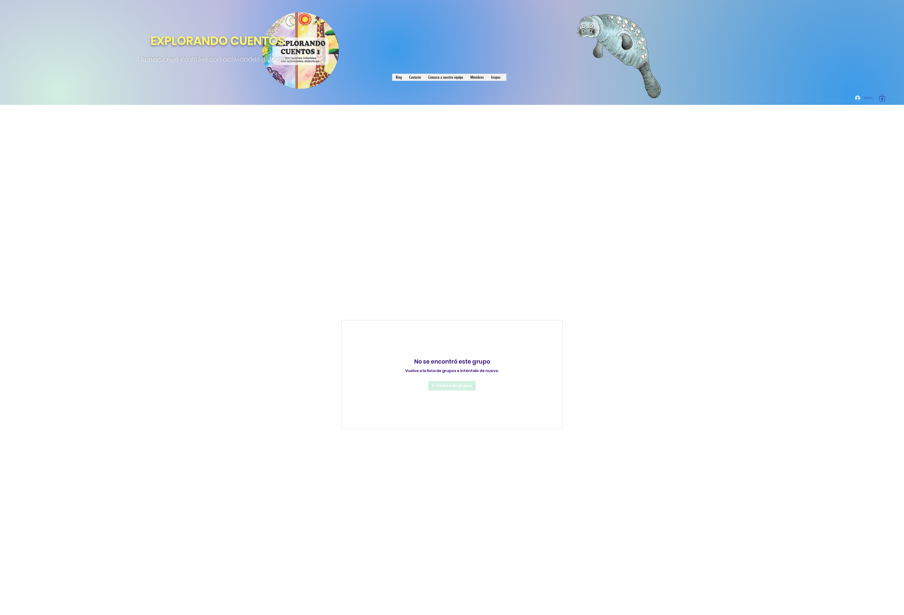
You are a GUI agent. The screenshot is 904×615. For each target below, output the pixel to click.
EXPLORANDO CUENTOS (217, 41)
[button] (882, 98)
